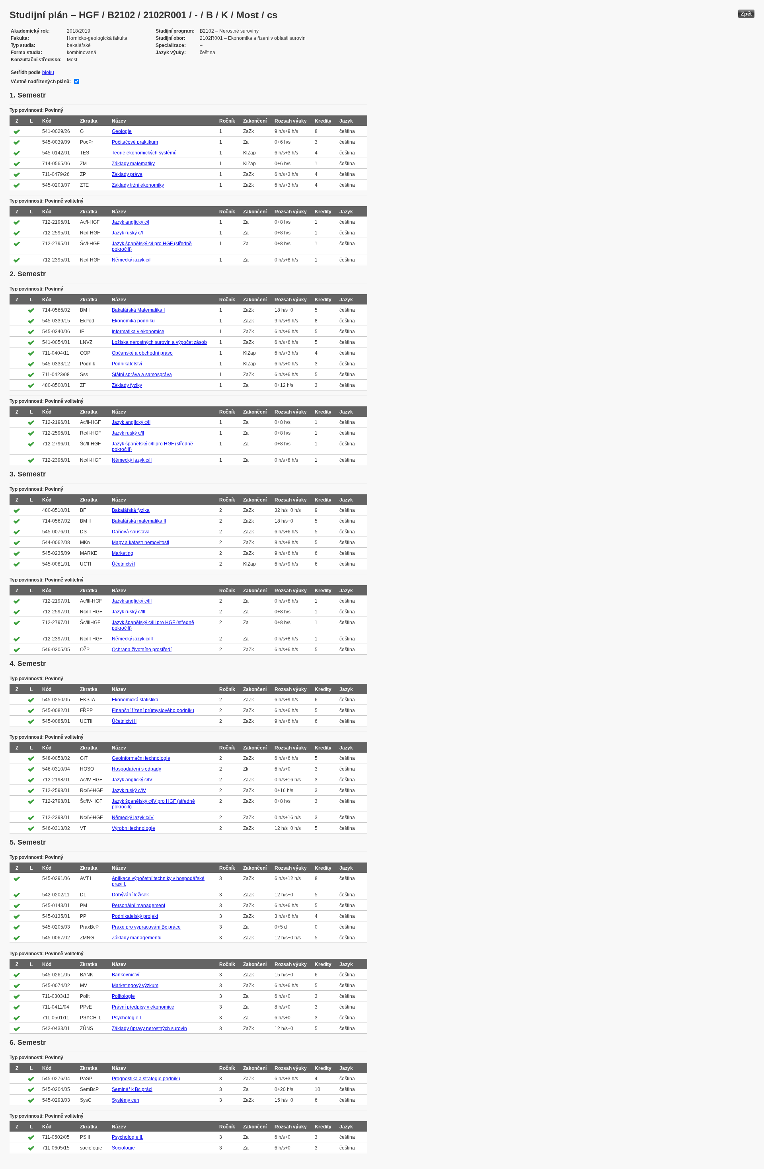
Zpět (746, 14)
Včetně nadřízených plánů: (41, 81)
